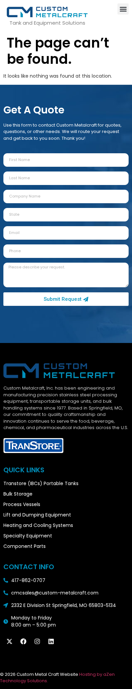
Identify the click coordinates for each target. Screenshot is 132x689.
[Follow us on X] (9, 641)
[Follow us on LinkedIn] (51, 641)
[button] (123, 9)
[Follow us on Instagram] (37, 641)
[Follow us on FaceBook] (23, 641)
